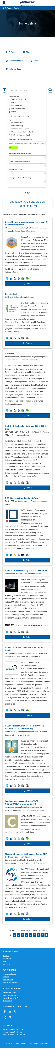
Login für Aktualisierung (11, 982)
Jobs (4, 961)
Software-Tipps (15, 69)
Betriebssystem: (14, 96)
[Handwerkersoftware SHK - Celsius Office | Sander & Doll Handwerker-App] (27, 759)
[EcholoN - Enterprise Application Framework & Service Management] (27, 253)
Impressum (6, 964)
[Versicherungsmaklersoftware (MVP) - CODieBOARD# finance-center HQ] (27, 823)
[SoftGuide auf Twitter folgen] (15, 1011)
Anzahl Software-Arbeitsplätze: (19, 161)
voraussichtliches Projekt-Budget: (20, 153)
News (36, 61)
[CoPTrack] (27, 385)
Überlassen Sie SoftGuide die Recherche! (27, 203)
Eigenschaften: (14, 120)
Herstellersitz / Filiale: (16, 170)
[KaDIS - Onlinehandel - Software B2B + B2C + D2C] (27, 457)
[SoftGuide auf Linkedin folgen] (10, 1011)
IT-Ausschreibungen (9, 992)
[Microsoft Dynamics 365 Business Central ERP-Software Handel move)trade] (27, 887)
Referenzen (7, 959)
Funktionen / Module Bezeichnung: (20, 139)
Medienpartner (8, 980)
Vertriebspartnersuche (10, 995)
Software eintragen (9, 974)
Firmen (29, 52)
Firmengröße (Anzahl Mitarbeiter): (20, 178)
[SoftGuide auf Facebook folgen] (5, 1011)
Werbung (6, 977)
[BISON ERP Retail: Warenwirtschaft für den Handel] (27, 682)
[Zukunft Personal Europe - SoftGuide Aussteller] (10, 625)
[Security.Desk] (27, 319)
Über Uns (6, 956)
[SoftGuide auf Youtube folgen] (10, 1017)
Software (8, 8)
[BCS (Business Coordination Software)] (27, 529)
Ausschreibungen (16, 61)
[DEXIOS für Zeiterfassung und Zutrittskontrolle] (27, 604)
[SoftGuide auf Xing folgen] (5, 1017)
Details (29, 284)
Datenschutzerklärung (41, 1043)
